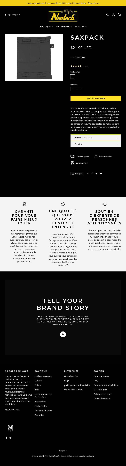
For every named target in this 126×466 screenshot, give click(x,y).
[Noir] (72, 77)
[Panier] (119, 14)
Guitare (38, 380)
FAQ (96, 380)
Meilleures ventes (43, 376)
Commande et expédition (106, 385)
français (15, 15)
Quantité (74, 84)
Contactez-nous (101, 376)
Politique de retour (103, 394)
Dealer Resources (102, 398)
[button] (96, 137)
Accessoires (40, 401)
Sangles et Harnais (43, 410)
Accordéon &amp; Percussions (43, 396)
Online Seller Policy (73, 389)
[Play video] (63, 334)
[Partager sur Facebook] (87, 173)
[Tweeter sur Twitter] (96, 173)
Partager (78, 173)
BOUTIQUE (45, 26)
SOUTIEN (80, 26)
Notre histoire (71, 376)
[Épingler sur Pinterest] (92, 173)
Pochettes (39, 415)
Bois (37, 389)
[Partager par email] (100, 173)
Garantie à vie (100, 389)
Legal (66, 380)
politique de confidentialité (77, 385)
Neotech (41, 456)
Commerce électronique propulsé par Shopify (77, 456)
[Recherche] (107, 14)
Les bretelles (41, 406)
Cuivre (38, 385)
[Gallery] (34, 57)
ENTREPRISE (63, 26)
